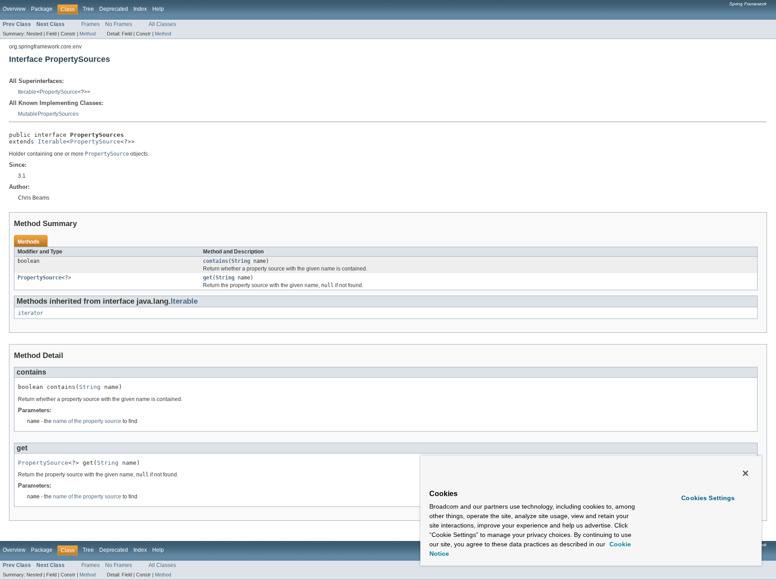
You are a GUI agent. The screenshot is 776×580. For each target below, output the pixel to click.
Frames (90, 24)
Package (42, 9)
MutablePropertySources (48, 114)
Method (87, 33)
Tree (88, 9)
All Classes (162, 24)
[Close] (745, 473)
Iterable (27, 92)
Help (158, 9)
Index (140, 9)
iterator (30, 313)
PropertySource (59, 92)
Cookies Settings (708, 498)
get (207, 278)
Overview (14, 9)
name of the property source (87, 421)
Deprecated (113, 9)
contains (215, 261)
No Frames (118, 24)
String (240, 261)
